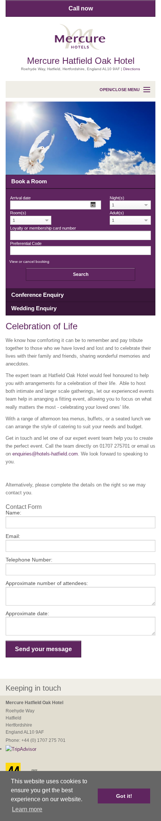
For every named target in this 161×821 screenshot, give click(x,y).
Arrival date (20, 198)
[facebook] (104, 688)
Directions (131, 69)
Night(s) (117, 198)
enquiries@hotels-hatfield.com (45, 454)
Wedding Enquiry (34, 308)
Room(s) (18, 213)
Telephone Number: (29, 559)
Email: (13, 536)
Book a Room (29, 181)
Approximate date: (27, 613)
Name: (13, 512)
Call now (81, 8)
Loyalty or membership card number (43, 228)
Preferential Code (26, 244)
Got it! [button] (124, 796)
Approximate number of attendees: (47, 583)
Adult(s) (117, 213)
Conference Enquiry (37, 295)
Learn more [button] (27, 809)
